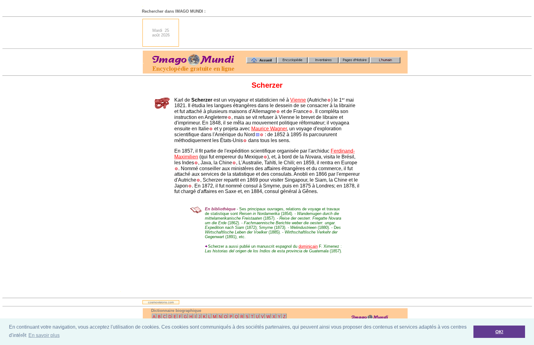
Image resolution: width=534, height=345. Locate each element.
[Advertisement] (295, 33)
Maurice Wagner (269, 128)
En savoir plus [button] (44, 335)
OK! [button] (499, 331)
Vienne (298, 100)
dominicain (308, 246)
